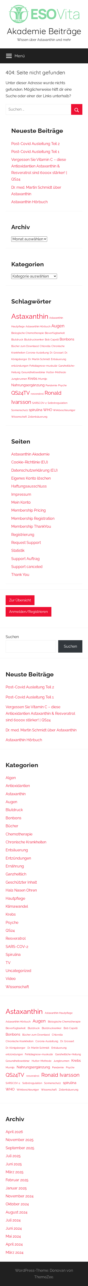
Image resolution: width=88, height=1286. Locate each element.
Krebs (32, 378)
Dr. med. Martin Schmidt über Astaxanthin (41, 730)
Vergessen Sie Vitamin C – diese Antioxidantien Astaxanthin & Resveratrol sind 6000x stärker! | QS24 (40, 713)
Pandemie (51, 385)
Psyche (62, 385)
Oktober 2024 (17, 1204)
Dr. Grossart (57, 352)
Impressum (21, 494)
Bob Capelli (52, 339)
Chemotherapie (19, 834)
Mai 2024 (13, 1236)
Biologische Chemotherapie (27, 333)
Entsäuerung (58, 359)
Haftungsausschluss (29, 486)
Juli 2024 (13, 1220)
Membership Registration (32, 518)
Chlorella (45, 346)
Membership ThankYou (31, 526)
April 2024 (14, 1244)
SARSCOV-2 (39, 402)
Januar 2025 (16, 1188)
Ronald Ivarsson (60, 1075)
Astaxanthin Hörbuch (29, 202)
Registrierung (22, 534)
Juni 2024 (14, 1228)
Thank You (20, 574)
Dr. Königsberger (15, 1047)
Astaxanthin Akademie (30, 454)
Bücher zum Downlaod (25, 346)
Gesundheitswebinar (33, 372)
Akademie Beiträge (44, 31)
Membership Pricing (28, 510)
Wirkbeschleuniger (64, 410)
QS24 (10, 930)
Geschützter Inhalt (21, 882)
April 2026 (14, 1132)
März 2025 (14, 1172)
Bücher (12, 826)
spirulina (35, 410)
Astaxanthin (29, 316)
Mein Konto (21, 502)
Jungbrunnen (19, 378)
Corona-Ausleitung (37, 352)
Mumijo (42, 378)
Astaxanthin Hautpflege (59, 1012)
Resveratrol (16, 938)
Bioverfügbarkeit (55, 333)
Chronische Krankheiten (26, 842)
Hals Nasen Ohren (21, 890)
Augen (58, 325)
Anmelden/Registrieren (28, 612)
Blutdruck (17, 339)
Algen (11, 778)
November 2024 (20, 1196)
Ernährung (15, 866)
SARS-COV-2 (17, 946)
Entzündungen (18, 858)
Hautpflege (15, 898)
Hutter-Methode (56, 372)
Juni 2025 (14, 1164)
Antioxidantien (18, 786)
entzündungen (19, 365)
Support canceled (26, 566)
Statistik (17, 550)
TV (8, 963)
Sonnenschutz (19, 410)
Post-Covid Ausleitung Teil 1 (35, 151)
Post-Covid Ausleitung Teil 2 (35, 143)
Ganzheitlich (16, 874)
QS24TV (20, 393)
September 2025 (20, 1148)
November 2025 (20, 1140)
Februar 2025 (17, 1180)
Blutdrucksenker (34, 339)
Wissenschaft (19, 416)
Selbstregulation (57, 402)
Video (11, 978)
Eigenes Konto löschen (31, 478)
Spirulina (13, 954)
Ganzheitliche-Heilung (68, 1054)
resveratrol (37, 393)
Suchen (12, 637)
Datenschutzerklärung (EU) (34, 470)
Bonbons (67, 339)
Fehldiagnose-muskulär (43, 365)
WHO (47, 410)
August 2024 (16, 1212)
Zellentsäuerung (37, 416)
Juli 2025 (13, 1156)
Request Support (26, 542)
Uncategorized (18, 970)
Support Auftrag (25, 558)
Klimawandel (17, 906)
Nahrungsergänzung (28, 385)
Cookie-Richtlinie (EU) (29, 462)
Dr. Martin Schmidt (39, 359)
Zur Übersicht (20, 600)
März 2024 (14, 1252)
